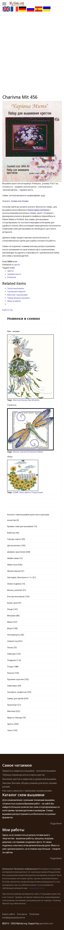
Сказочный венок (15, 288)
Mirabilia (35, 400)
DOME (15, 492)
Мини (40, 452)
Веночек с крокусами (17, 295)
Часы (21, 492)
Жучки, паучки (19, 452)
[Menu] (4, 4)
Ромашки (11, 277)
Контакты (22, 914)
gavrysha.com (46, 923)
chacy (9, 456)
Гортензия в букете (16, 291)
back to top (7, 310)
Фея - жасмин (13, 331)
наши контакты (36, 888)
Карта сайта (8, 914)
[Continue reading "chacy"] (32, 475)
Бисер (24, 400)
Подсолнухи (37, 492)
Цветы (17, 264)
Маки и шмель (14, 301)
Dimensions (32, 452)
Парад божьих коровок (18, 298)
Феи (29, 400)
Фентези (17, 400)
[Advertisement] (32, 45)
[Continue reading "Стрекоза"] (32, 429)
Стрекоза (11, 405)
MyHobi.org (7, 903)
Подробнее (56, 823)
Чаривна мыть (14, 274)
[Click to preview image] (32, 141)
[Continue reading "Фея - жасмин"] (32, 367)
